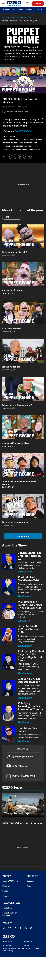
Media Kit (6, 886)
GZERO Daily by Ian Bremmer (9, 914)
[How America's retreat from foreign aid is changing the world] (23, 805)
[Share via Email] (30, 157)
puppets (19, 146)
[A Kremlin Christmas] (23, 274)
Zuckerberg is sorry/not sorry (17, 522)
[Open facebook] (20, 927)
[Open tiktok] (31, 927)
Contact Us (31, 881)
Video (12, 17)
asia (35, 143)
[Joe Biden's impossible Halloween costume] (23, 465)
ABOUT (6, 875)
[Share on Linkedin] (20, 156)
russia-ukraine (22, 149)
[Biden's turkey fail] (23, 350)
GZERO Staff (9, 107)
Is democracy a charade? (14, 252)
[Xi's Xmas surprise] (23, 312)
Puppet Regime (24, 17)
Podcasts (29, 10)
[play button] (23, 80)
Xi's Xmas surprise (11, 328)
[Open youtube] (9, 927)
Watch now (24, 571)
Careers (5, 896)
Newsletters (6, 10)
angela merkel (8, 140)
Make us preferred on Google (18, 112)
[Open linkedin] (15, 927)
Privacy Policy (7, 941)
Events (5, 891)
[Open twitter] (4, 927)
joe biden (28, 146)
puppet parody (36, 140)
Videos (20, 10)
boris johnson (8, 146)
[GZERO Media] (16, 3)
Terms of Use (7, 945)
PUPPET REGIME (40, 10)
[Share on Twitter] (15, 156)
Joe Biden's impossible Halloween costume (19, 482)
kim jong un (35, 149)
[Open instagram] (25, 927)
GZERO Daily (7, 908)
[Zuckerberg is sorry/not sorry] (23, 505)
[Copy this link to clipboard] (25, 156)
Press (29, 886)
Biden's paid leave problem (15, 443)
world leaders (26, 143)
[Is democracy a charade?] (23, 235)
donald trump (22, 140)
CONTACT (32, 875)
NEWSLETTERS (11, 902)
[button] (38, 3)
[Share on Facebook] (10, 156)
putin (35, 146)
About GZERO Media (10, 881)
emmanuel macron (10, 143)
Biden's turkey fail (11, 366)
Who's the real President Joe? (17, 405)
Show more (23, 536)
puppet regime (8, 149)
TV (14, 10)
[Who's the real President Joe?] (23, 388)
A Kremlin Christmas (12, 290)
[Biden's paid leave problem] (23, 427)
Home (4, 17)
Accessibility (28, 941)
